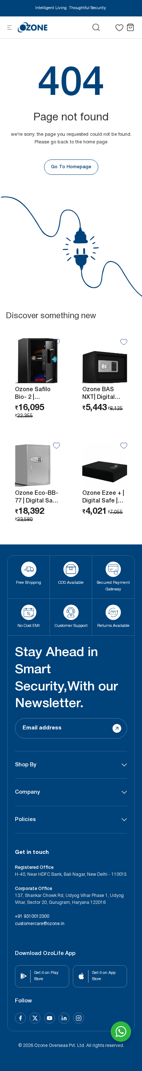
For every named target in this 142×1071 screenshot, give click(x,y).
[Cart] (130, 27)
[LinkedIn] (64, 1018)
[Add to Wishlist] (56, 342)
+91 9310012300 (32, 916)
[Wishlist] (119, 28)
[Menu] (9, 27)
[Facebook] (20, 1018)
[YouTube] (49, 1018)
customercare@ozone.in (39, 924)
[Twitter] (34, 1018)
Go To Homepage (71, 167)
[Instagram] (78, 1018)
